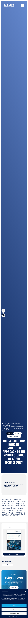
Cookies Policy (11, 616)
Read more (14, 587)
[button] (26, 591)
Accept (14, 605)
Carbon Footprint (7, 565)
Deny (14, 609)
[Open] (22, 5)
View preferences (14, 613)
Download (15, 554)
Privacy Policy (17, 616)
